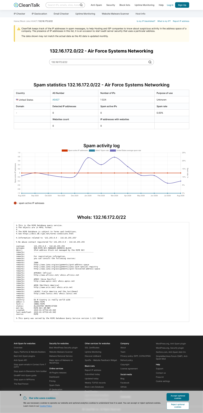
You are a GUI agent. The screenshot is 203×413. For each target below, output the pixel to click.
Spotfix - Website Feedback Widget (101, 360)
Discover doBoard (93, 356)
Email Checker (61, 13)
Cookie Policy (46, 406)
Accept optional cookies (178, 396)
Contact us (161, 373)
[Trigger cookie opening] (18, 395)
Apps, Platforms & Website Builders (29, 352)
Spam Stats (54, 385)
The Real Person (21, 384)
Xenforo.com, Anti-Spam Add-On (171, 352)
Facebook (124, 382)
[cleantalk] (27, 5)
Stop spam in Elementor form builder (30, 371)
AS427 (55, 99)
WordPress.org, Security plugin (170, 348)
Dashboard (54, 377)
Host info (140, 13)
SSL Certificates (92, 347)
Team (122, 352)
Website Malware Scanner (115, 13)
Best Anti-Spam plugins (24, 356)
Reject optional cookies (177, 405)
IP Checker (19, 13)
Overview (18, 347)
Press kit (160, 377)
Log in (170, 5)
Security (110, 5)
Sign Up (182, 5)
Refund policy (126, 360)
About (123, 347)
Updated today (92, 378)
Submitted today (92, 374)
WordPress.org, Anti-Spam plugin (171, 343)
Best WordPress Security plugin (63, 347)
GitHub (123, 387)
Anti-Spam (96, 5)
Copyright (124, 364)
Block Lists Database (94, 387)
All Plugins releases (57, 372)
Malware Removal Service (60, 356)
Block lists (124, 5)
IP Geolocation (39, 13)
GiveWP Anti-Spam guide (25, 375)
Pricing (52, 381)
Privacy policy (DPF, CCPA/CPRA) (135, 356)
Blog (122, 378)
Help (161, 5)
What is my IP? (164, 21)
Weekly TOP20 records (95, 382)
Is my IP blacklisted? (146, 21)
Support (159, 368)
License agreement (129, 368)
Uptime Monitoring (144, 5)
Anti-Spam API (20, 360)
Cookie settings (163, 381)
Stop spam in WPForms (24, 379)
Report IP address (181, 21)
